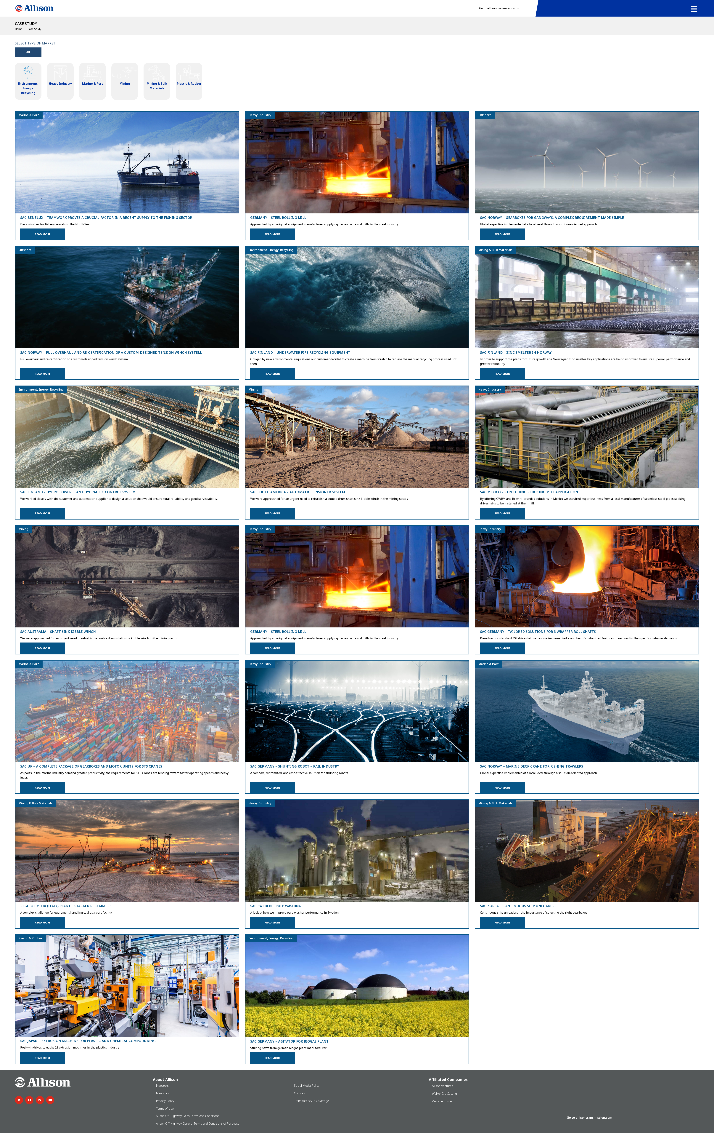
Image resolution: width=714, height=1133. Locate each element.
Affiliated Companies (448, 1079)
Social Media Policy (306, 1086)
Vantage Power (442, 1101)
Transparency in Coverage (311, 1101)
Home (18, 29)
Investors (162, 1086)
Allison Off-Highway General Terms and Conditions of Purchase (197, 1123)
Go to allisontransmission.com (500, 8)
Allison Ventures (442, 1086)
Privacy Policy (165, 1101)
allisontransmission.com (594, 1118)
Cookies (299, 1093)
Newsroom (163, 1093)
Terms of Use (165, 1108)
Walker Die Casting (444, 1094)
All (28, 52)
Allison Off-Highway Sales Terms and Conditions (187, 1116)
